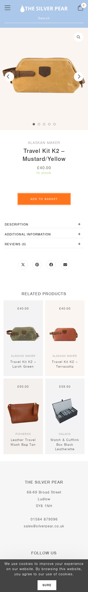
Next (78, 76)
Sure (47, 585)
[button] (78, 37)
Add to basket (44, 199)
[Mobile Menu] (7, 8)
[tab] (44, 225)
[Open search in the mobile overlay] (44, 18)
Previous (9, 76)
